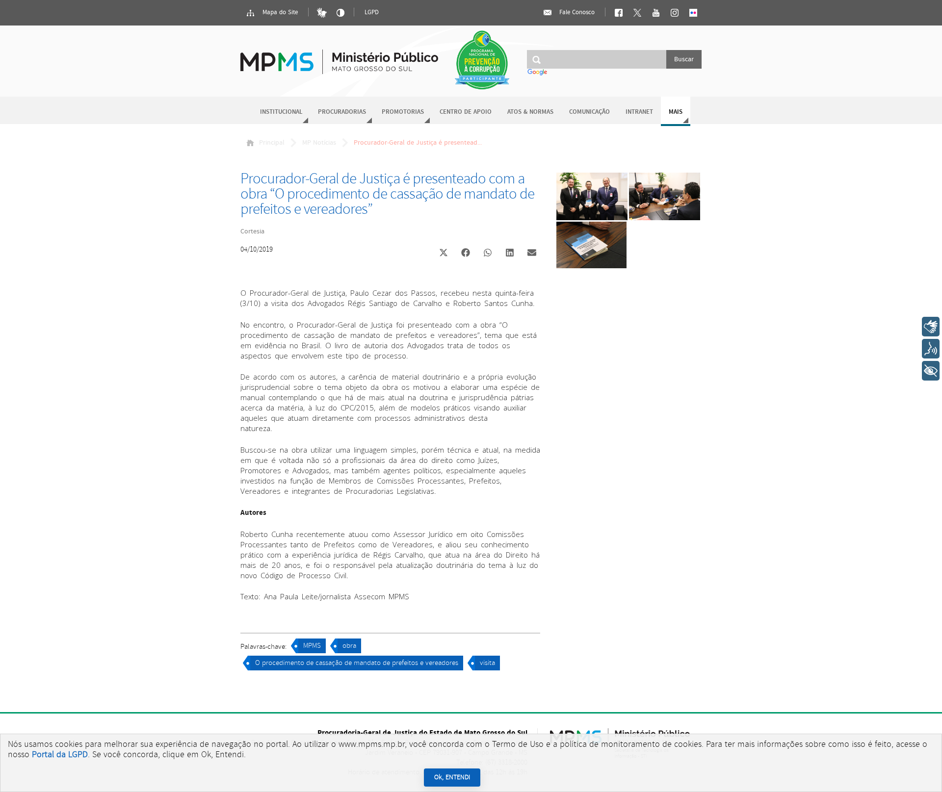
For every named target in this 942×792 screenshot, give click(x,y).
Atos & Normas (530, 112)
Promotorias (403, 112)
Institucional (281, 112)
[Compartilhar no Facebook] (465, 253)
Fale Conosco (576, 12)
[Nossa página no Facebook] (619, 13)
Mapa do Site (279, 12)
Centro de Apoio (466, 112)
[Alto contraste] (340, 13)
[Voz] (931, 348)
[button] (443, 253)
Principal (272, 143)
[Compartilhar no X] (443, 253)
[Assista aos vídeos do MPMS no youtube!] (656, 13)
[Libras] (322, 13)
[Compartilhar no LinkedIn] (509, 253)
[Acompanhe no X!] (637, 13)
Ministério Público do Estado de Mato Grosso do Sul (339, 56)
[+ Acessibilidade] (931, 371)
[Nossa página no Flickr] (693, 13)
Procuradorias (342, 112)
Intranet (639, 112)
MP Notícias (319, 143)
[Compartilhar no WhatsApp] (487, 253)
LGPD (372, 12)
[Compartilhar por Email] (531, 253)
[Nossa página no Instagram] (674, 13)
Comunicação (589, 112)
